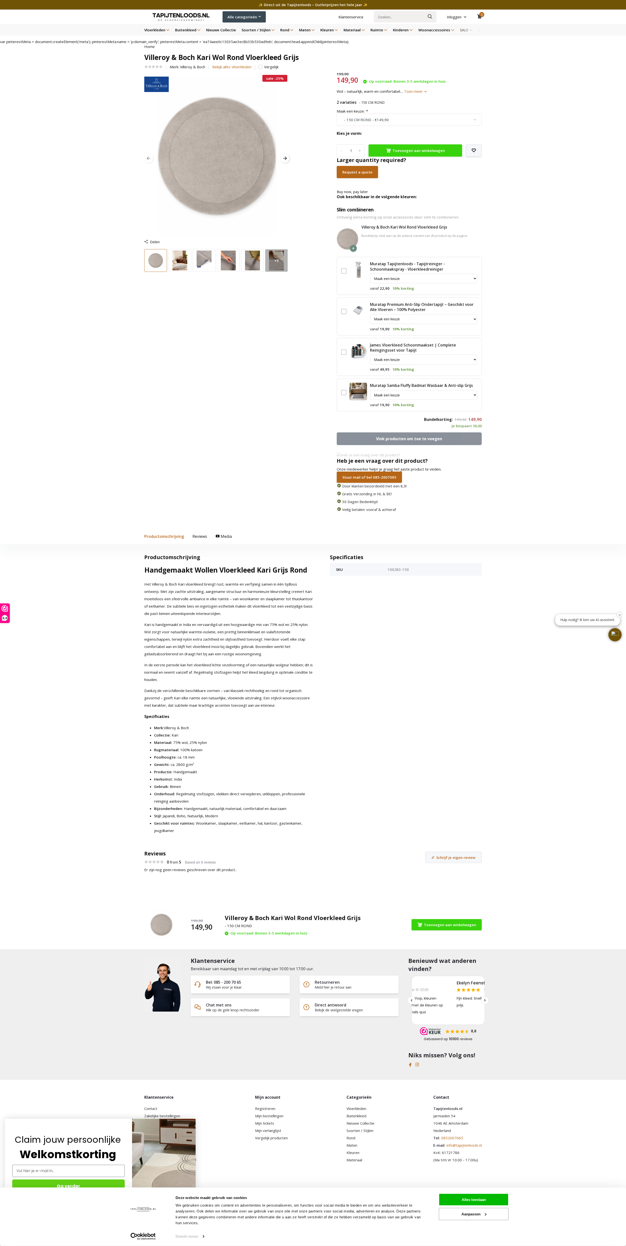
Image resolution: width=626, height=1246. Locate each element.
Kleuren (327, 29)
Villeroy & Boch (192, 66)
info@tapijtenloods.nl (464, 1145)
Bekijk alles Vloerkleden (231, 66)
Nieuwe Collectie (221, 29)
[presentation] (148, 158)
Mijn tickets (264, 1123)
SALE (464, 29)
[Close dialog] (193, 1121)
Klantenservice (350, 16)
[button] (615, 635)
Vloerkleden (154, 29)
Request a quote (357, 172)
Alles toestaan (474, 1200)
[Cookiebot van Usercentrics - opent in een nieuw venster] (143, 1236)
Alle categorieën (242, 16)
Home (149, 46)
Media (226, 536)
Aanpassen (471, 1214)
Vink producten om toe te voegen (409, 438)
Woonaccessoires (434, 29)
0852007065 (452, 1137)
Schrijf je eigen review (455, 857)
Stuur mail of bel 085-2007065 (369, 477)
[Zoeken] (430, 16)
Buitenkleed (185, 29)
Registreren (265, 1108)
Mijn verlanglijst (268, 1130)
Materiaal (352, 29)
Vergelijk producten (271, 1137)
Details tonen (187, 1236)
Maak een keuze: (352, 111)
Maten (305, 29)
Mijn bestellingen (269, 1115)
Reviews (199, 536)
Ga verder (68, 1186)
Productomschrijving (164, 536)
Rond (284, 29)
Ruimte (376, 29)
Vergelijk (271, 66)
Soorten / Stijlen (256, 29)
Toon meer (414, 91)
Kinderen (401, 29)
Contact (150, 1108)
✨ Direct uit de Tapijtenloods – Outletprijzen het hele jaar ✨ (313, 4)
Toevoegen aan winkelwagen (418, 150)
